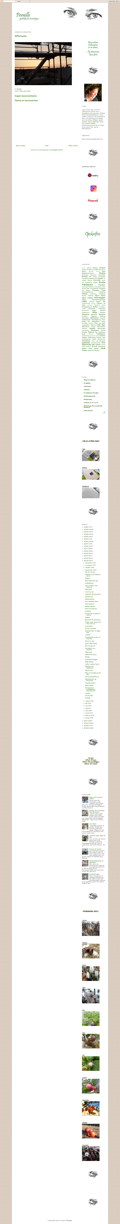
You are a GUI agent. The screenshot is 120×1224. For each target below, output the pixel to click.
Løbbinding (101, 308)
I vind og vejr (89, 592)
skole (90, 348)
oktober (88, 567)
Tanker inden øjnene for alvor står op (93, 622)
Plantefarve (95, 321)
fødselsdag (86, 344)
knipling (88, 346)
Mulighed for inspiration (89, 667)
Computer (101, 276)
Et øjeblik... (87, 383)
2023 (86, 534)
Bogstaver (93, 275)
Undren (98, 337)
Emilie (102, 282)
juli (86, 703)
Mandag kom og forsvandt (90, 679)
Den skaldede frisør (91, 601)
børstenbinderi (95, 342)
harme (103, 344)
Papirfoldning (96, 319)
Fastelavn (91, 286)
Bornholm (102, 275)
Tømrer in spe (89, 641)
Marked (102, 310)
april (87, 710)
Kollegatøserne (87, 307)
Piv (89, 321)
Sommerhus (101, 326)
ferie (103, 343)
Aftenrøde (88, 652)
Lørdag (87, 693)
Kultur (95, 307)
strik (103, 348)
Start (46, 145)
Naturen (102, 314)
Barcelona (102, 269)
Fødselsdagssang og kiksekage (96, 861)
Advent (89, 268)
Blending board (94, 271)
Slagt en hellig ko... (90, 380)
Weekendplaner (90, 606)
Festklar (87, 698)
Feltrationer (89, 596)
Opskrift (102, 318)
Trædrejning (86, 335)
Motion (102, 312)
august (87, 701)
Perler (84, 321)
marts (87, 713)
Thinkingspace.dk (89, 396)
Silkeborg (93, 325)
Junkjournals (86, 303)
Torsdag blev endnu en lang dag (92, 637)
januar (87, 718)
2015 (86, 553)
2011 (86, 721)
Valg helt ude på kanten (93, 594)
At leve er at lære (93, 269)
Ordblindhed (86, 319)
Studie (103, 330)
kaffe (83, 346)
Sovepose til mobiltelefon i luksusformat (90, 689)
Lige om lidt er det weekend (91, 586)
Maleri (94, 310)
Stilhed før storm (91, 654)
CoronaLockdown (88, 278)
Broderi (85, 276)
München (94, 314)
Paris (103, 319)
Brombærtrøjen (94, 874)
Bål (90, 276)
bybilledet (86, 343)
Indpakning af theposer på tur (93, 575)
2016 (86, 551)
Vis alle (104, 412)
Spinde (92, 328)
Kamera (93, 303)
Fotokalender (94, 288)
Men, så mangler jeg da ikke (93, 673)
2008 (86, 728)
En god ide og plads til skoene (92, 614)
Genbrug (102, 292)
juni (86, 705)
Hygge (84, 299)
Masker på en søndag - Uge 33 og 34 (97, 811)
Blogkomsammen (87, 273)
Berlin (84, 271)
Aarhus (84, 268)
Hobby (90, 298)
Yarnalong (86, 341)
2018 (86, 546)
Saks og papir (99, 323)
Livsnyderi (102, 307)
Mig (95, 312)
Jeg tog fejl (89, 695)
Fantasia (88, 611)
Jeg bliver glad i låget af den (97, 836)
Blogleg (102, 273)
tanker (84, 350)
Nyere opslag (20, 145)
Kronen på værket (95, 849)
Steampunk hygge (91, 659)
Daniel (100, 278)
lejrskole (94, 346)
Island (98, 301)
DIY (96, 278)
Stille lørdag (89, 661)
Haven (84, 295)
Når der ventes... (90, 572)
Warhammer (101, 339)
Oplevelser (94, 318)
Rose (103, 113)
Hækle (84, 301)
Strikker (95, 120)
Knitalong (89, 305)
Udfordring (91, 337)
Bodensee (85, 275)
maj (86, 708)
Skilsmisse (85, 326)
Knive (103, 305)
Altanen (95, 268)
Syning (91, 332)
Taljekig (87, 617)
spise (96, 348)
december (89, 562)
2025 (86, 529)
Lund (83, 308)
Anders (102, 268)
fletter (93, 123)
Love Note (92, 824)
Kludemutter (88, 399)
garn (93, 344)
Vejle (103, 337)
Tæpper (84, 337)
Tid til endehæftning (92, 676)
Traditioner (100, 334)
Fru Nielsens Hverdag (91, 393)
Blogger (69, 1220)
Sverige (84, 332)
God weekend (89, 604)
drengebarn (86, 113)
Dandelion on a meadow (90, 648)
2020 (86, 541)
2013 (86, 558)
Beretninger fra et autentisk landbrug (93, 406)
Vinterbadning (86, 339)
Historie (90, 295)
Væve (94, 339)
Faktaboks (87, 284)
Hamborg (102, 294)
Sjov (103, 325)
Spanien (84, 328)
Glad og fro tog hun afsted (96, 797)
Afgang (87, 578)
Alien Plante (89, 685)
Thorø (91, 334)
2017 (86, 548)
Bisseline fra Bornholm (92, 619)
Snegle (93, 326)
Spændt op (89, 670)
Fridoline (95, 290)
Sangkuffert (86, 325)
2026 (86, 527)
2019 (86, 544)
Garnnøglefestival (87, 292)
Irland (92, 301)
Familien (101, 285)
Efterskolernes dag (91, 580)
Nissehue (85, 316)
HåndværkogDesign (98, 299)
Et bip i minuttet (90, 628)
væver (90, 121)
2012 (86, 560)
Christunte (87, 386)
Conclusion (89, 626)
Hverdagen (99, 297)
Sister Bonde (88, 410)
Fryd (103, 290)
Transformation (90, 683)
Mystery (85, 314)
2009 (86, 725)
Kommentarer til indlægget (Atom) (51, 150)
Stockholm (85, 330)
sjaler (84, 348)
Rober (103, 321)
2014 (86, 556)
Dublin (95, 282)
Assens (84, 269)
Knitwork (97, 305)
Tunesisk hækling (94, 335)
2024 (86, 531)
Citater (95, 276)
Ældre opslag (73, 145)
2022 (86, 536)
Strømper (95, 330)
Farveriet (84, 286)
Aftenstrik (88, 589)
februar (88, 715)
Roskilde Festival (87, 323)
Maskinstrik (85, 312)
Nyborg (93, 316)
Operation (85, 318)
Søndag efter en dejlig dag (92, 631)
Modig (87, 657)
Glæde (84, 294)
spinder (84, 121)
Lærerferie (91, 308)
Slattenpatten (89, 599)
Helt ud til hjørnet (91, 608)
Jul (104, 301)
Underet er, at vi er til (91, 402)
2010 (86, 723)
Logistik (87, 634)
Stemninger (101, 328)
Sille (99, 325)
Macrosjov (85, 310)
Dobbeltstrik (89, 583)
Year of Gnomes (98, 341)
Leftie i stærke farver (92, 664)
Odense (102, 316)
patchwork (101, 346)
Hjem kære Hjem (25, 91)
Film (88, 288)
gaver (98, 344)
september (89, 570)
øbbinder (96, 121)
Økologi (97, 350)
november (89, 565)
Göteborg (93, 294)
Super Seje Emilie (91, 643)
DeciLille (96, 280)
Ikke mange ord (90, 646)
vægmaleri (91, 350)
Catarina (87, 389)
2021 (86, 539)
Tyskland (102, 335)
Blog (103, 271)
